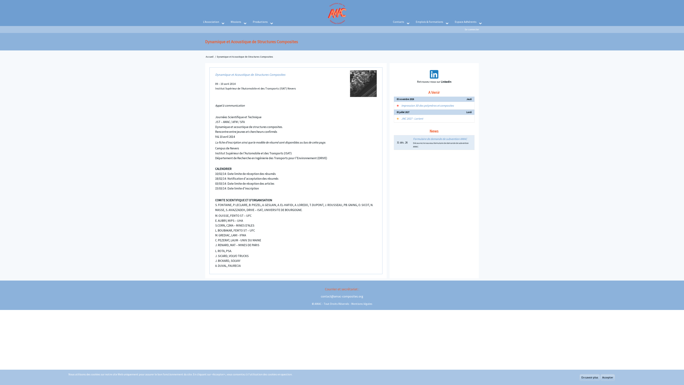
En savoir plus (589, 377)
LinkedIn (446, 81)
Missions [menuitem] (236, 22)
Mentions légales (361, 304)
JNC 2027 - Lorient (412, 118)
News (434, 131)
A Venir (434, 92)
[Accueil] (337, 11)
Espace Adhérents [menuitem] (465, 22)
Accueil (209, 56)
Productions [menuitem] (260, 22)
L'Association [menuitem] (211, 22)
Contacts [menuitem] (398, 22)
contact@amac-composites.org (342, 296)
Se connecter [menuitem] (472, 29)
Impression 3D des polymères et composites (427, 105)
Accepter (607, 377)
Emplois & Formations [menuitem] (429, 22)
